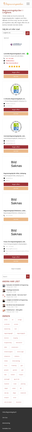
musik (15, 383)
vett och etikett (8, 402)
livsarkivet (6, 383)
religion (6, 388)
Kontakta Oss (6, 428)
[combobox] (13, 32)
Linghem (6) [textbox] (6, 32)
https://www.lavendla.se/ (12, 63)
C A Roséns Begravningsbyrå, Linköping (16, 99)
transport (6, 397)
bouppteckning (7, 342)
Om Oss (4, 417)
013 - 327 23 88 (9, 58)
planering (23, 383)
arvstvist (16, 324)
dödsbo (6, 361)
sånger (14, 393)
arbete (5, 319)
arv (12, 319)
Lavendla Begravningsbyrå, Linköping (16, 53)
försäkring (14, 365)
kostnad (13, 374)
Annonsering (6, 423)
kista (5, 374)
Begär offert (16, 72)
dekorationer (19, 342)
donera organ (20, 351)
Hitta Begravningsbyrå (9, 412)
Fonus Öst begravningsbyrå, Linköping (16, 242)
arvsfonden (7, 324)
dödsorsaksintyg (16, 361)
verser (14, 397)
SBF (21, 388)
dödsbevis (16, 356)
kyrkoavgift (7, 379)
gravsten (15, 370)
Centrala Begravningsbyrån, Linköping (16, 136)
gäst (22, 370)
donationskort (15, 347)
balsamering (7, 329)
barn (16, 329)
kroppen (21, 374)
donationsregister (8, 351)
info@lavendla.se (10, 61)
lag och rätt (16, 379)
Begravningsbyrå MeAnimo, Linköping (16, 210)
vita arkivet (18, 402)
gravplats (6, 370)
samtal (13, 388)
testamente (23, 393)
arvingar (20, 319)
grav (22, 365)
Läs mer (15, 76)
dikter (5, 347)
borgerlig (15, 338)
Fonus (5, 365)
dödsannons (7, 356)
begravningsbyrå (21, 333)
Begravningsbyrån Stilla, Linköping (15, 173)
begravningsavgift (8, 333)
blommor (6, 338)
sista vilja (6, 393)
